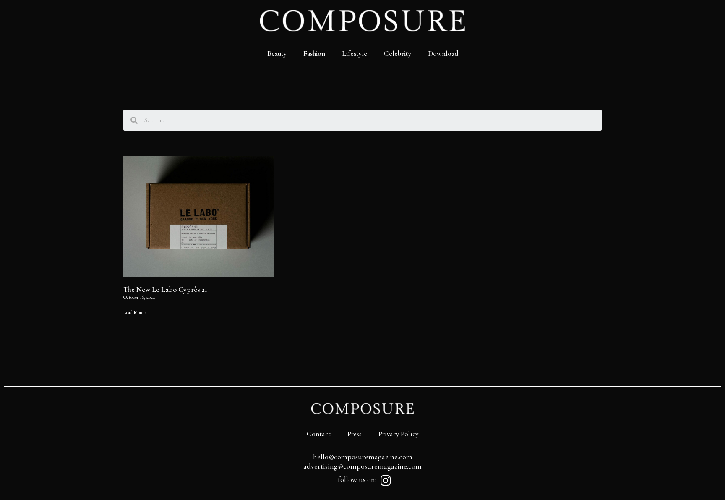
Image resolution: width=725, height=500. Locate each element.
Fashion (314, 53)
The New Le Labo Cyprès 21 (165, 289)
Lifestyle (354, 53)
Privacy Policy (398, 433)
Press (354, 433)
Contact (319, 433)
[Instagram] (385, 481)
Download (443, 53)
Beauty (277, 53)
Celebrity (397, 53)
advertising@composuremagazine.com (362, 466)
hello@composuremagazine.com (362, 456)
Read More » (135, 312)
